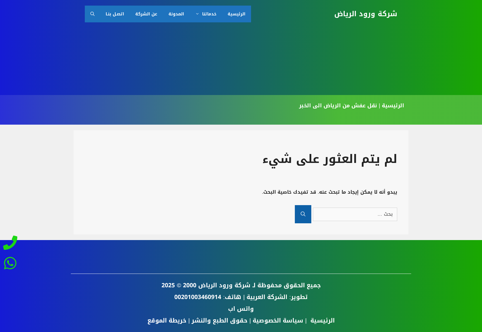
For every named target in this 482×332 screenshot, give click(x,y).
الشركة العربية (267, 297)
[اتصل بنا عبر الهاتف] (10, 244)
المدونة (176, 14)
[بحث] (303, 214)
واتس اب (241, 308)
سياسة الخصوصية (278, 320)
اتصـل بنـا (115, 14)
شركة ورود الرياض (365, 13)
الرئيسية (236, 14)
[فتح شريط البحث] (92, 14)
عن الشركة (146, 14)
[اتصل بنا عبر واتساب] (10, 261)
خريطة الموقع (167, 320)
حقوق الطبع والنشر (219, 320)
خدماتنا (209, 14)
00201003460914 (197, 297)
